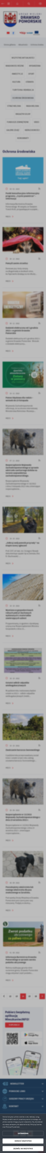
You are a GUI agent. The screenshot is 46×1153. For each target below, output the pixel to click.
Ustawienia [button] (23, 1133)
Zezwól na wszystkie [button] (23, 1148)
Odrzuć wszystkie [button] (23, 1141)
